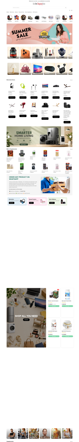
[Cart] (72, 10)
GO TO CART (54, 336)
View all (71, 149)
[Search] (66, 7)
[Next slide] (70, 34)
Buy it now (11, 97)
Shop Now (11, 202)
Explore (39, 33)
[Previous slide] (8, 34)
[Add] (14, 88)
